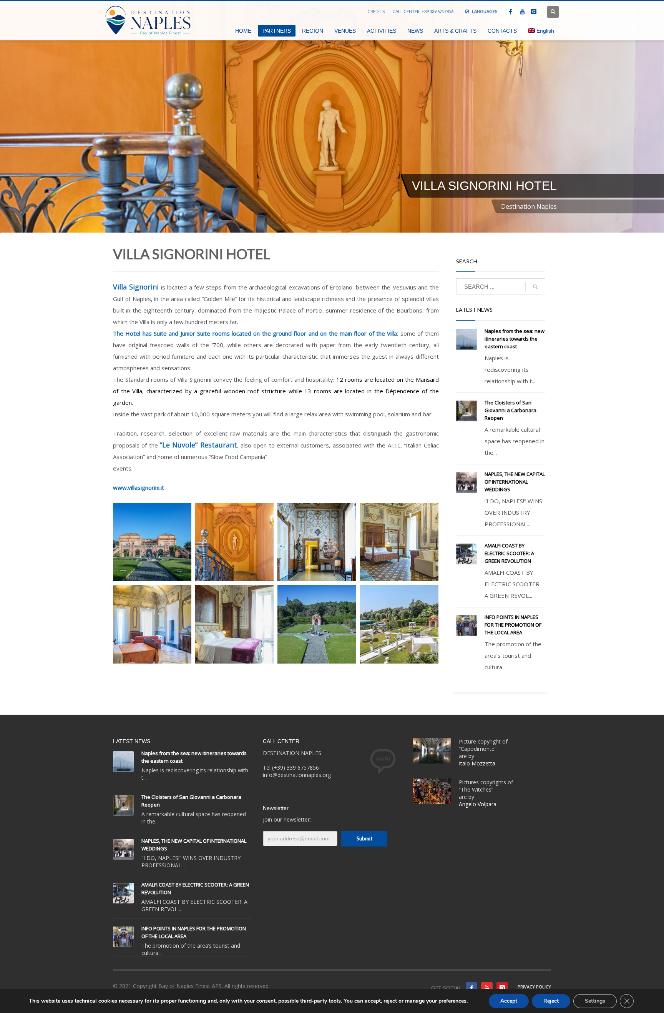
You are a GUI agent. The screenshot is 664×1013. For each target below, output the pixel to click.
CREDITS (376, 11)
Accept (508, 1001)
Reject (551, 1001)
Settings (595, 1001)
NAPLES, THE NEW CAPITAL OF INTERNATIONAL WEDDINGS (515, 482)
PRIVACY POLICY (534, 987)
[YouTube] (522, 11)
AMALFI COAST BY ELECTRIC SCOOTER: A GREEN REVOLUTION (509, 553)
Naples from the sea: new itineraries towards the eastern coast (514, 339)
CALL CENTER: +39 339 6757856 (422, 11)
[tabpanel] (332, 116)
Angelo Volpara (477, 804)
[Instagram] (534, 11)
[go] (535, 287)
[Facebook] (510, 11)
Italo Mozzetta (478, 763)
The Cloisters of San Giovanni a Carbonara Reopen (510, 410)
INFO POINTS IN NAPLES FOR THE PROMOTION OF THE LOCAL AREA (513, 625)
